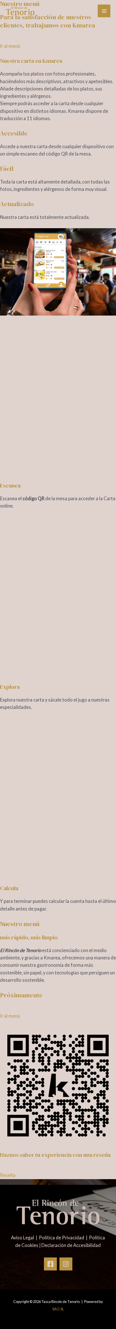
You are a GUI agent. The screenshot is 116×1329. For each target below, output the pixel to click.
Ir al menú (10, 46)
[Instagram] (65, 1263)
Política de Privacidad (62, 1237)
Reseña (7, 1175)
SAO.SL (58, 1309)
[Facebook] (50, 1263)
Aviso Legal (23, 1237)
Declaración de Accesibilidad (71, 1245)
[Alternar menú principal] (104, 11)
